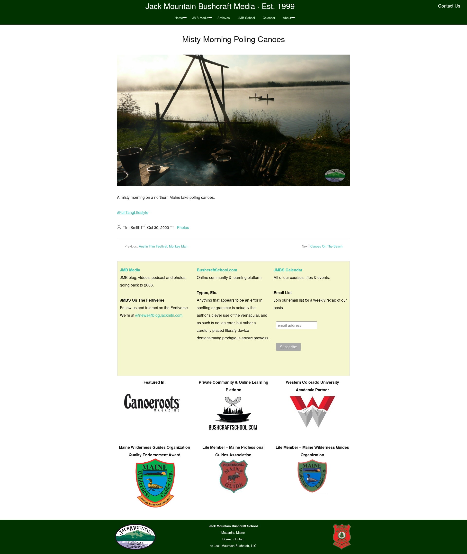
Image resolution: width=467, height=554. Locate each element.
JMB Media (200, 17)
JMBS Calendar (288, 270)
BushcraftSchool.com (217, 270)
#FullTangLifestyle (132, 212)
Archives (223, 17)
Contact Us (449, 5)
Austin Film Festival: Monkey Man (163, 246)
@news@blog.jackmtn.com (158, 315)
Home (179, 17)
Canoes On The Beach (326, 246)
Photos (183, 227)
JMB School (246, 17)
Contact (239, 539)
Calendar (269, 17)
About (287, 17)
